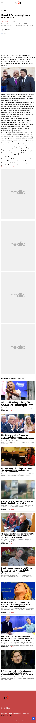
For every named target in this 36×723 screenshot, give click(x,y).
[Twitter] (7, 707)
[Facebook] (2, 707)
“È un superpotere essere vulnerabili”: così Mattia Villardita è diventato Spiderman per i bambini (17, 535)
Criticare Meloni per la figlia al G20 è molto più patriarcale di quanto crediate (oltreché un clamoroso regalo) (17, 404)
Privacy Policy (17, 713)
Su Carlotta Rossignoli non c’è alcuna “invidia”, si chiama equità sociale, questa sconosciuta (16, 470)
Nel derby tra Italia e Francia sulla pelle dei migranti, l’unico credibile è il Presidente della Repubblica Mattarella (17, 437)
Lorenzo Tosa (5, 410)
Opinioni (3, 10)
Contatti (10, 713)
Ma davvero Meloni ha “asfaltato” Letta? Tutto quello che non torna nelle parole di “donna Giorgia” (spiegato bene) (17, 638)
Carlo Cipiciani (5, 21)
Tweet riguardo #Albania (9, 167)
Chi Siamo (4, 713)
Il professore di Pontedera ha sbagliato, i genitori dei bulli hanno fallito (18, 502)
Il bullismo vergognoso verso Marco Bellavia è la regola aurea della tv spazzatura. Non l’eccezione (16, 570)
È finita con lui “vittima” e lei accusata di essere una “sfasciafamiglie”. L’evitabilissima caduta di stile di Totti (17, 673)
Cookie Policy (25, 713)
